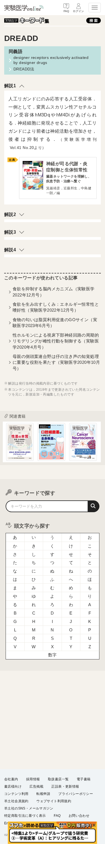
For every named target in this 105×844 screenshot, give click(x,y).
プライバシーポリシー (75, 794)
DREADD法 (23, 69)
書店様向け (13, 786)
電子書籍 (84, 779)
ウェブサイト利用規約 (53, 801)
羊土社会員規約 (16, 801)
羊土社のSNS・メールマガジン (28, 808)
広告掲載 (36, 786)
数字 (52, 654)
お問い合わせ (79, 816)
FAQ (57, 816)
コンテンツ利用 (16, 794)
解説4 (10, 249)
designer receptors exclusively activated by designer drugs (50, 60)
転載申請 (43, 794)
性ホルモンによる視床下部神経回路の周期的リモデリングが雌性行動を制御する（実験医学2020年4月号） (56, 341)
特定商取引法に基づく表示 (25, 816)
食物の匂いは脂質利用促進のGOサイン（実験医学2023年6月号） (55, 322)
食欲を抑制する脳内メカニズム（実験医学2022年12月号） (54, 291)
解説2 (10, 214)
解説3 (10, 232)
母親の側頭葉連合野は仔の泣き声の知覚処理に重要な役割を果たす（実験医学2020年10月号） (56, 362)
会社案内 (11, 779)
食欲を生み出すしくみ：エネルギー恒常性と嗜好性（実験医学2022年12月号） (56, 307)
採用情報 (33, 779)
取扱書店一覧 (58, 779)
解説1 (10, 85)
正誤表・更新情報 (65, 786)
